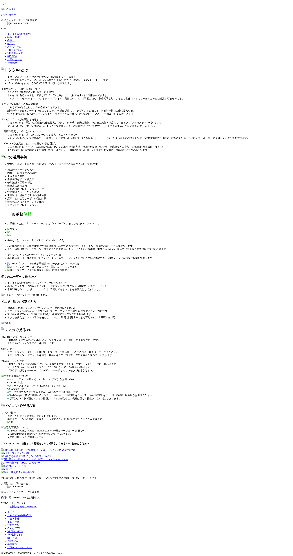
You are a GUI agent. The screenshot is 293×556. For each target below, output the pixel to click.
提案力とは (13, 521)
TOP (3, 3)
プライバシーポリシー (19, 547)
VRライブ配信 (15, 50)
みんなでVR (14, 46)
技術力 (11, 43)
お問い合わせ (8, 14)
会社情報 (12, 544)
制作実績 (12, 56)
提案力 (11, 40)
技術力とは (13, 525)
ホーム (11, 512)
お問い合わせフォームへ (23, 506)
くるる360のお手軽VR (19, 34)
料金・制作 (13, 37)
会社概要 (12, 62)
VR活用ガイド (15, 53)
